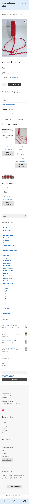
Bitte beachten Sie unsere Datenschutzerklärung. (9, 376)
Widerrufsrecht (5, 456)
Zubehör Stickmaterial (8, 311)
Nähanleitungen (7, 263)
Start (4, 14)
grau (6, 293)
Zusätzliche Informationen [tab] (8, 104)
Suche (14, 501)
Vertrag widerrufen (6, 460)
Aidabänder (6, 255)
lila (6, 298)
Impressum (5, 453)
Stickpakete (6, 240)
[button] (25, 21)
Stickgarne (6, 258)
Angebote (5, 232)
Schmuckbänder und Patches (10, 280)
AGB (3, 450)
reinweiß (7, 301)
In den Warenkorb (14, 84)
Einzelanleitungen (7, 237)
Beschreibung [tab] (5, 100)
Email (3, 369)
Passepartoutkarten (8, 270)
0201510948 (9, 401)
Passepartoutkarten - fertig (10, 250)
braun (6, 288)
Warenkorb (22, 500)
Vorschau (5, 227)
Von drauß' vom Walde (14, 92)
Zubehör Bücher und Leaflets (10, 243)
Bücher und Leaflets (8, 235)
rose (6, 303)
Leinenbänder (6, 253)
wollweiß (7, 308)
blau (6, 285)
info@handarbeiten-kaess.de (12, 403)
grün (6, 296)
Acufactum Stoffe (7, 278)
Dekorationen (6, 313)
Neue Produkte (7, 230)
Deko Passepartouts (8, 268)
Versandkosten (15, 77)
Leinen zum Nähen (7, 275)
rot (21, 14)
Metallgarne (6, 273)
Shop (8, 14)
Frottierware (6, 265)
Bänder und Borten (14, 14)
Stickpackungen (7, 260)
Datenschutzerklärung (7, 447)
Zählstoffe (6, 248)
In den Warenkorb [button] (8, 153)
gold (6, 291)
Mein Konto (5, 501)
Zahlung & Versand (6, 445)
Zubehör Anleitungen (8, 245)
